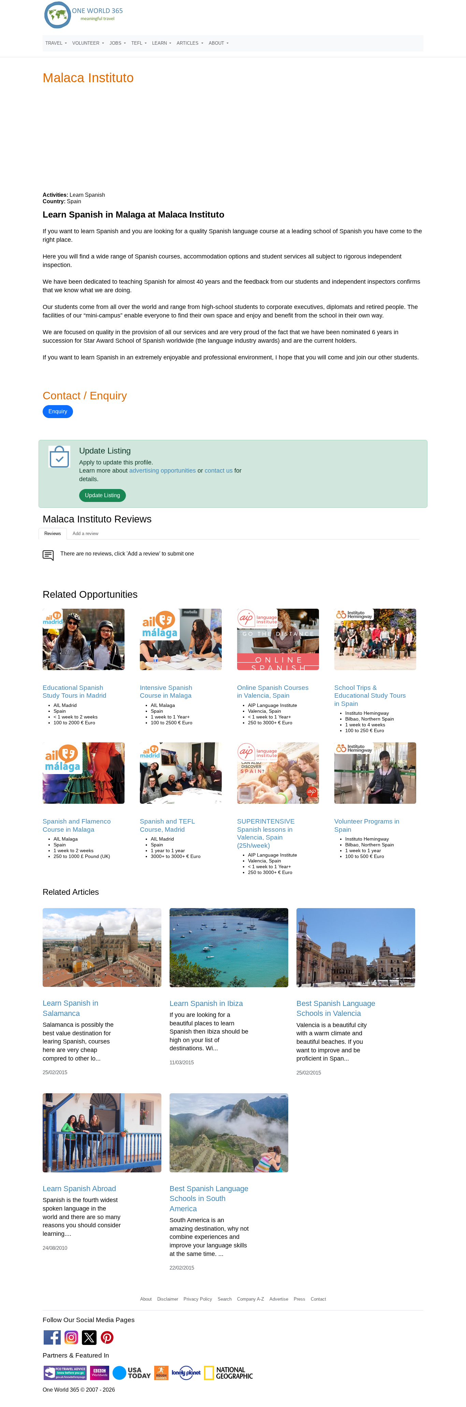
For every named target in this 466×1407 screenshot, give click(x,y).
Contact (318, 1299)
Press (299, 1299)
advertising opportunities (162, 470)
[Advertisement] (233, 138)
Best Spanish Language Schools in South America (209, 1198)
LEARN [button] (160, 43)
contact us (219, 470)
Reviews (52, 533)
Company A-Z (250, 1299)
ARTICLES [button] (188, 43)
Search (225, 1299)
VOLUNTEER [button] (86, 43)
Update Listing (102, 495)
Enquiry (57, 411)
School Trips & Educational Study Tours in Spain (370, 695)
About (146, 1299)
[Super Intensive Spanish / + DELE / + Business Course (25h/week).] (278, 775)
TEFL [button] (137, 43)
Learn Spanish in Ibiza (206, 1003)
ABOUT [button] (217, 43)
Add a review (85, 533)
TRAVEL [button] (54, 43)
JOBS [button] (116, 43)
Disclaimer (167, 1299)
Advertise (279, 1299)
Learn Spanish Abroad (79, 1188)
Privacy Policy (198, 1299)
